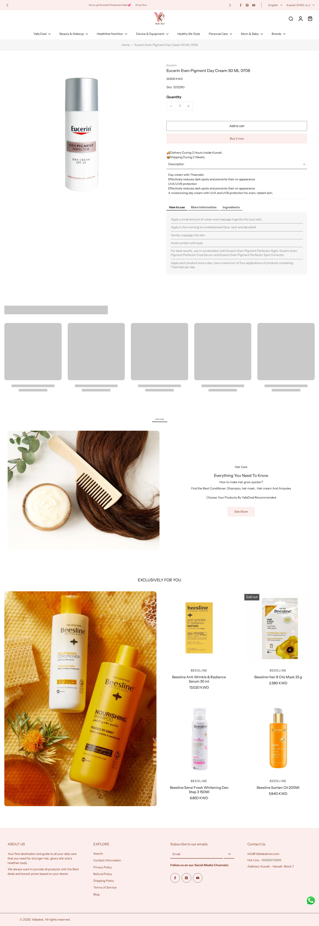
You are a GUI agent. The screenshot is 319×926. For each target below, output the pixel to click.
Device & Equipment (150, 34)
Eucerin (171, 65)
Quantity (173, 97)
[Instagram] (247, 5)
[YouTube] (253, 5)
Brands (276, 34)
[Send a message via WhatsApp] (311, 900)
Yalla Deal (39, 34)
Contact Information (107, 860)
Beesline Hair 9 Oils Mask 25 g (278, 677)
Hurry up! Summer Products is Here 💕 (110, 5)
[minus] (171, 106)
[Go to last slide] (7, 5)
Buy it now (237, 138)
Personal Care (218, 34)
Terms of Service (105, 887)
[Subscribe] (229, 854)
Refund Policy (102, 874)
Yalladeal (37, 919)
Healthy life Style (188, 34)
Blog (96, 894)
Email (176, 854)
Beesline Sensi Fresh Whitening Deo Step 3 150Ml (199, 789)
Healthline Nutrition (110, 34)
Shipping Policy (103, 881)
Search (98, 854)
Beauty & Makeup (71, 34)
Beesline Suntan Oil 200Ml (278, 787)
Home (126, 45)
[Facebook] (240, 5)
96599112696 (272, 860)
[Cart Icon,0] (310, 18)
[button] (236, 126)
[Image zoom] (80, 135)
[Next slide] (230, 5)
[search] (291, 18)
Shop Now (141, 5)
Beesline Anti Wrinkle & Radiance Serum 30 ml (199, 679)
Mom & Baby (250, 34)
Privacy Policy (102, 867)
